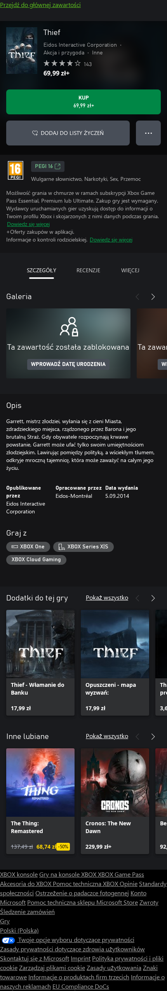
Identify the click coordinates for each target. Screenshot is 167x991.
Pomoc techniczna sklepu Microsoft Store (82, 902)
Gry (5, 921)
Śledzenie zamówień (27, 911)
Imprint (80, 958)
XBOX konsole (19, 874)
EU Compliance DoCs (80, 986)
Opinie (128, 883)
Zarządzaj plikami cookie (52, 967)
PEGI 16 (44, 166)
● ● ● (148, 133)
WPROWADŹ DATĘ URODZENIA (68, 364)
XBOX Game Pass (121, 874)
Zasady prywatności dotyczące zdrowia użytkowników (72, 949)
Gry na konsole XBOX (68, 874)
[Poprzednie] (137, 296)
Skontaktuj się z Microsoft (34, 958)
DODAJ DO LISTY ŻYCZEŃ (72, 133)
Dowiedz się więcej (28, 224)
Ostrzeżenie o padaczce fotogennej (82, 893)
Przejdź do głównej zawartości (40, 4)
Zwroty (148, 902)
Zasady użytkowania (114, 967)
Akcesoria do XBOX (26, 883)
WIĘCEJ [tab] (130, 270)
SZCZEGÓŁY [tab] (41, 270)
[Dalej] (153, 296)
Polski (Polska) (19, 930)
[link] (40, 663)
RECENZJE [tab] (88, 270)
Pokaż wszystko (107, 597)
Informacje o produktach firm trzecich (78, 977)
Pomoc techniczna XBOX (86, 883)
